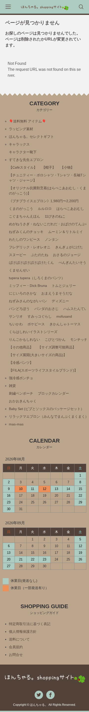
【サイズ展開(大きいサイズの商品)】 (38, 355)
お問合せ (16, 655)
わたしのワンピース (24, 239)
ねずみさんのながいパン (28, 301)
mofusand (64, 316)
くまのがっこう (21, 209)
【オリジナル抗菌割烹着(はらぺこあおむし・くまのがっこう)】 (47, 190)
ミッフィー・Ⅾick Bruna (28, 286)
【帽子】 (49, 167)
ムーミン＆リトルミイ (65, 232)
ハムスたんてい (75, 309)
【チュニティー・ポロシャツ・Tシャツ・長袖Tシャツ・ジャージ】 (47, 177)
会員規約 (16, 647)
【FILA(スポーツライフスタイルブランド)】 (43, 370)
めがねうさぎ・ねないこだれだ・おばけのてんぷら (49, 224)
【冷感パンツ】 (21, 363)
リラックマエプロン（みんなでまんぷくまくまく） (49, 416)
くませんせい (19, 270)
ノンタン (52, 239)
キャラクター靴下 (23, 152)
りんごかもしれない (24, 339)
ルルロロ (45, 209)
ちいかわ (16, 324)
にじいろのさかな (23, 293)
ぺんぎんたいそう (72, 262)
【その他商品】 (21, 347)
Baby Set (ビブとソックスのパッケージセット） (46, 409)
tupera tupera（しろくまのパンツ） (37, 278)
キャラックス (19, 144)
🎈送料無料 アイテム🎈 (27, 121)
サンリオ (16, 316)
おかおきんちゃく (23, 401)
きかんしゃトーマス (65, 324)
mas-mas (16, 424)
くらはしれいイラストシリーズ (33, 332)
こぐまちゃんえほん (24, 216)
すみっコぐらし (39, 316)
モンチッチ (79, 339)
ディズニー (60, 301)
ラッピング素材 (21, 129)
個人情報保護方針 (23, 632)
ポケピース (36, 324)
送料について (19, 639)
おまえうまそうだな (56, 293)
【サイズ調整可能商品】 (57, 347)
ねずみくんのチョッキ (26, 232)
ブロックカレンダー (53, 393)
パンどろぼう (19, 309)
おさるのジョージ (67, 255)
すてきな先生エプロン (26, 160)
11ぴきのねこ (55, 216)
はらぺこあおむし (70, 209)
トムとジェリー (64, 286)
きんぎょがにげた (69, 247)
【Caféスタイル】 (23, 167)
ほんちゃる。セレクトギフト (31, 137)
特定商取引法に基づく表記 (29, 624)
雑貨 (12, 386)
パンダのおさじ (46, 309)
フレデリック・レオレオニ (29, 247)
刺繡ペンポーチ (21, 393)
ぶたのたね (39, 255)
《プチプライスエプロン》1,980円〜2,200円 (44, 201)
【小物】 (67, 167)
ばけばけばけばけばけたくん (31, 262)
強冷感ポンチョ (21, 378)
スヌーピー (17, 255)
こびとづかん (55, 339)
